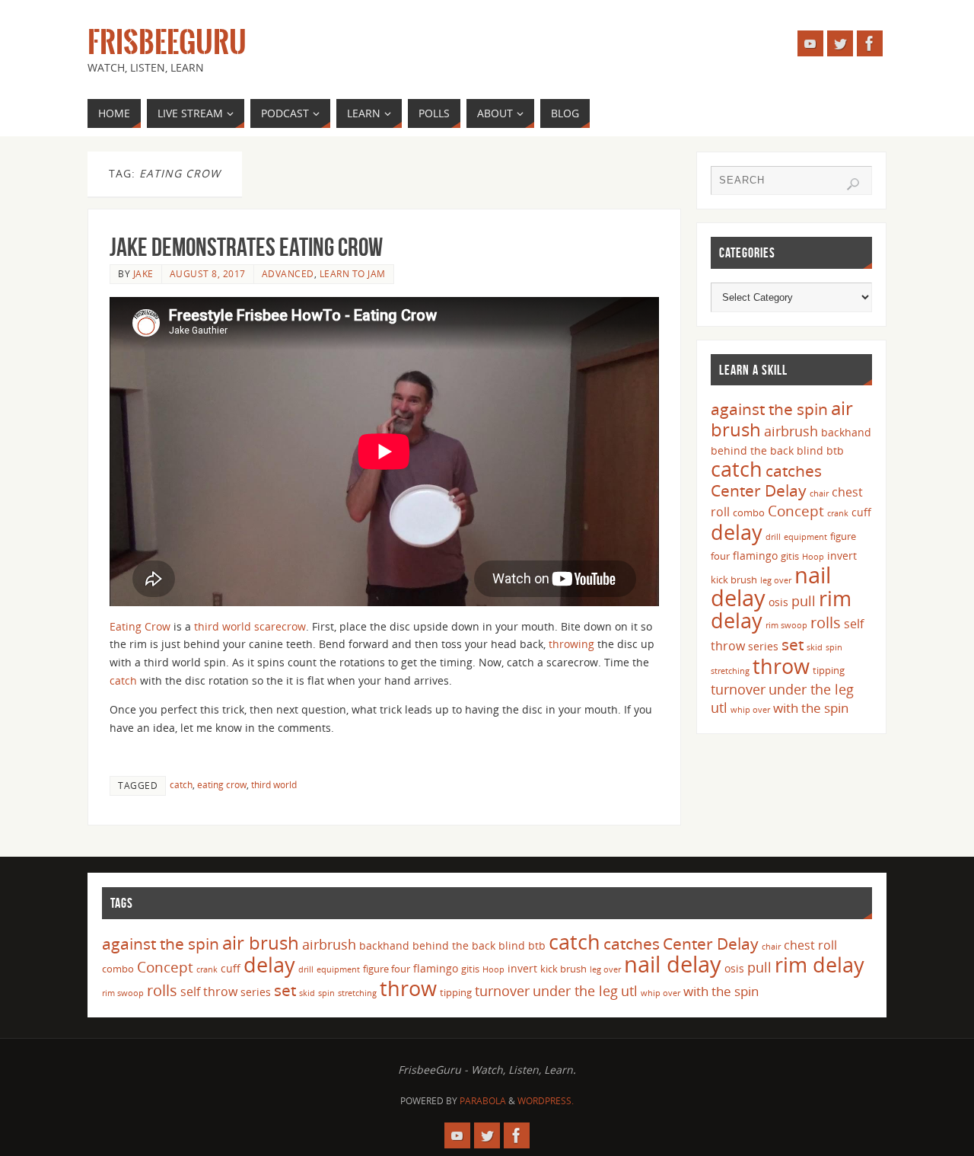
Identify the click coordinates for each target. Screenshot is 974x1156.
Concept (796, 511)
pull (803, 601)
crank (837, 513)
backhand (846, 432)
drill (773, 537)
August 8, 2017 (208, 273)
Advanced (288, 273)
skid (815, 647)
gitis (790, 556)
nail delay (672, 964)
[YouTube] (810, 43)
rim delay (819, 964)
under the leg (811, 689)
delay (736, 532)
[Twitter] (840, 43)
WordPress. (545, 1100)
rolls (825, 622)
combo (749, 512)
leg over (775, 580)
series (763, 646)
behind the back (752, 450)
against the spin (769, 409)
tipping (829, 670)
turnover (738, 689)
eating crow (222, 784)
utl (719, 707)
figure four (386, 969)
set (792, 644)
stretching (730, 671)
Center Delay (759, 490)
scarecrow (280, 626)
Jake (143, 273)
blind (810, 450)
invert (842, 555)
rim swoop (786, 625)
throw (781, 666)
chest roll (810, 945)
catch (123, 680)
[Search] (853, 184)
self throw (208, 991)
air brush (260, 942)
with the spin (810, 708)
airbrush (791, 431)
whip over (750, 709)
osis (778, 602)
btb (835, 450)
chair (819, 493)
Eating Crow (140, 626)
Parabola (483, 1100)
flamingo (755, 555)
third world (222, 626)
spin (834, 647)
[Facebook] (870, 43)
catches (794, 470)
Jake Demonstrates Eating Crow (246, 247)
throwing (571, 644)
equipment (805, 537)
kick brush (734, 579)
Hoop (813, 556)
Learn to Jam (353, 273)
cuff (861, 512)
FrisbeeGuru (167, 42)
